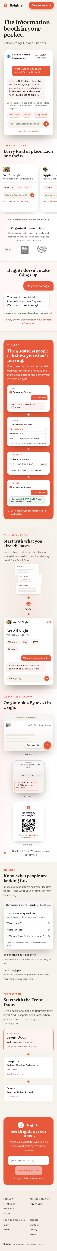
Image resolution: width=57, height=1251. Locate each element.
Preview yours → (41, 5)
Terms (33, 1234)
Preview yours (37, 1204)
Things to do (41, 115)
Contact (34, 1225)
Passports (8, 1208)
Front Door (9, 1204)
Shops (27, 115)
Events (6, 1213)
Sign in (6, 1225)
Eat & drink (14, 115)
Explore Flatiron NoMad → (28, 131)
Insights (7, 1229)
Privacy (33, 1229)
